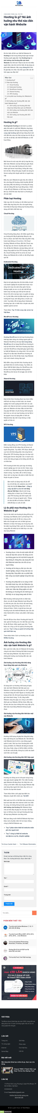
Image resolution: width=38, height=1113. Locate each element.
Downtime (20, 241)
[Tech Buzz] (19, 3)
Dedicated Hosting (15, 87)
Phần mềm (22, 1044)
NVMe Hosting (9, 638)
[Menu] (2, 3)
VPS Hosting (14, 94)
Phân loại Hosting (12, 82)
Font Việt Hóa (23, 1048)
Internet (3, 1048)
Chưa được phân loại (10, 14)
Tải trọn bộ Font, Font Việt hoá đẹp (20, 957)
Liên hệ (21, 1051)
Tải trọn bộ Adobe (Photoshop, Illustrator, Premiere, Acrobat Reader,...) (19, 942)
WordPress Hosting (16, 89)
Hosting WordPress (10, 337)
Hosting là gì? (10, 80)
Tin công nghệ (5, 1044)
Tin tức (20, 14)
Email (6, 886)
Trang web (7, 894)
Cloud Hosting (14, 85)
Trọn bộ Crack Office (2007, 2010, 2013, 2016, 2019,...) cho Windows (21, 934)
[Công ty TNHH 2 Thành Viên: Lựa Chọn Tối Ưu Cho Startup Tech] (19, 1073)
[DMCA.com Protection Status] (6, 1112)
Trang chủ (4, 1040)
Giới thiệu (22, 1040)
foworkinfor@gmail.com (16, 1092)
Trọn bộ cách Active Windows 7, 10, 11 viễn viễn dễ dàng (21, 927)
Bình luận (7, 861)
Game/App (4, 1051)
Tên (5, 878)
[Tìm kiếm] (36, 3)
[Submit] (34, 913)
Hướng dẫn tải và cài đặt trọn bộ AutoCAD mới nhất (19, 950)
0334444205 (8, 1089)
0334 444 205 (19, 1097)
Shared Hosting (14, 91)
